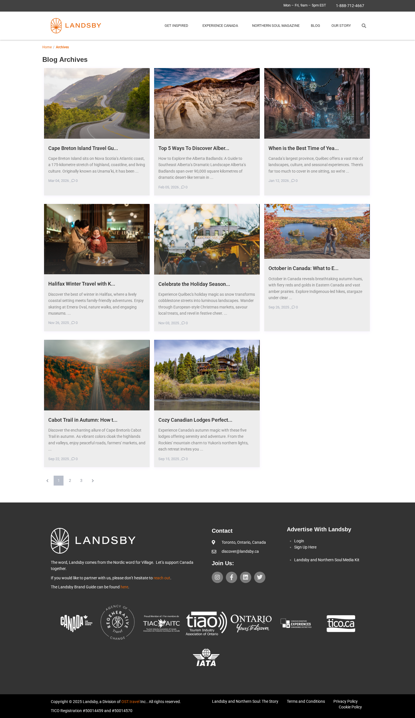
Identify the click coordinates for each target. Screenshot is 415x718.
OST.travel (130, 701)
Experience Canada (220, 25)
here (124, 587)
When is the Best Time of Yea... (303, 148)
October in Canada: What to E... (303, 268)
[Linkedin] (245, 577)
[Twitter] (259, 577)
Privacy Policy (345, 701)
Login (299, 541)
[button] (363, 25)
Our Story (341, 25)
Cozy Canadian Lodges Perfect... (195, 420)
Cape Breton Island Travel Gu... (83, 148)
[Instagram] (217, 577)
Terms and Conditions (306, 701)
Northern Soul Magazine (276, 25)
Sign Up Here (305, 547)
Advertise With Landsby (319, 529)
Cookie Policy (350, 707)
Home (47, 47)
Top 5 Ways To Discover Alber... (193, 148)
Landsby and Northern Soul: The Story (245, 701)
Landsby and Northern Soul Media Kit (326, 560)
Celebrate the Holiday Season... (194, 284)
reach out (162, 578)
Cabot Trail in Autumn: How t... (82, 420)
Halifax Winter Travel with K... (81, 284)
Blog (315, 25)
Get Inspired (176, 25)
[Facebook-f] (231, 577)
